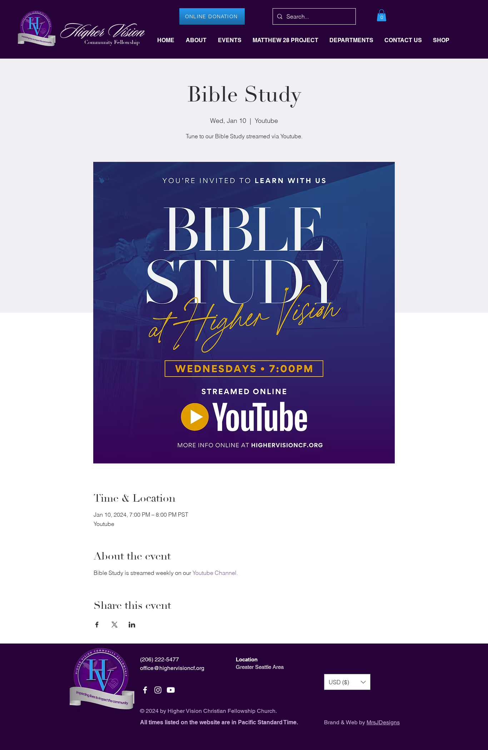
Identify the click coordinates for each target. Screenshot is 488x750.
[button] (382, 15)
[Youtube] (170, 690)
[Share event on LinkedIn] (132, 624)
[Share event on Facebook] (97, 624)
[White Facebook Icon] (145, 690)
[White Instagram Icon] (158, 690)
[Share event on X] (114, 624)
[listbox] (347, 682)
